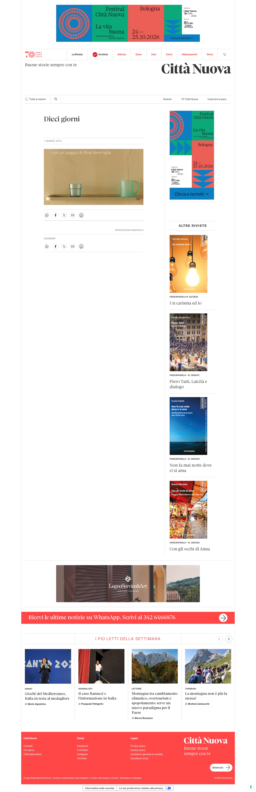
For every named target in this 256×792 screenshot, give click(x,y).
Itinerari (167, 99)
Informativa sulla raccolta (99, 788)
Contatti (28, 746)
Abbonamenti (189, 54)
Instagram (82, 754)
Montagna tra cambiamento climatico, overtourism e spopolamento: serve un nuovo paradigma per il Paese (154, 703)
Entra (210, 54)
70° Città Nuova (189, 99)
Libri (153, 54)
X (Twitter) (82, 750)
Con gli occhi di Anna (190, 549)
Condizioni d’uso (139, 758)
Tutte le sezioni (37, 99)
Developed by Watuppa (130, 778)
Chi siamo (29, 750)
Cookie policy (137, 750)
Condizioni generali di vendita (146, 754)
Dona (139, 54)
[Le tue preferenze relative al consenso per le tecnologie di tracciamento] (251, 787)
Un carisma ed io (185, 303)
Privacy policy (138, 746)
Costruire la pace (217, 99)
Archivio (103, 54)
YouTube (82, 758)
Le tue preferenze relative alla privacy (141, 788)
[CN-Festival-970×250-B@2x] (128, 23)
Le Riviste (77, 54)
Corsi (169, 54)
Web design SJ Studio (108, 778)
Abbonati (217, 767)
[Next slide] (228, 639)
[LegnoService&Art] (128, 583)
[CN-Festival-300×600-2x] (192, 154)
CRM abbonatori (33, 754)
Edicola (122, 54)
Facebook (82, 746)
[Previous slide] (219, 639)
